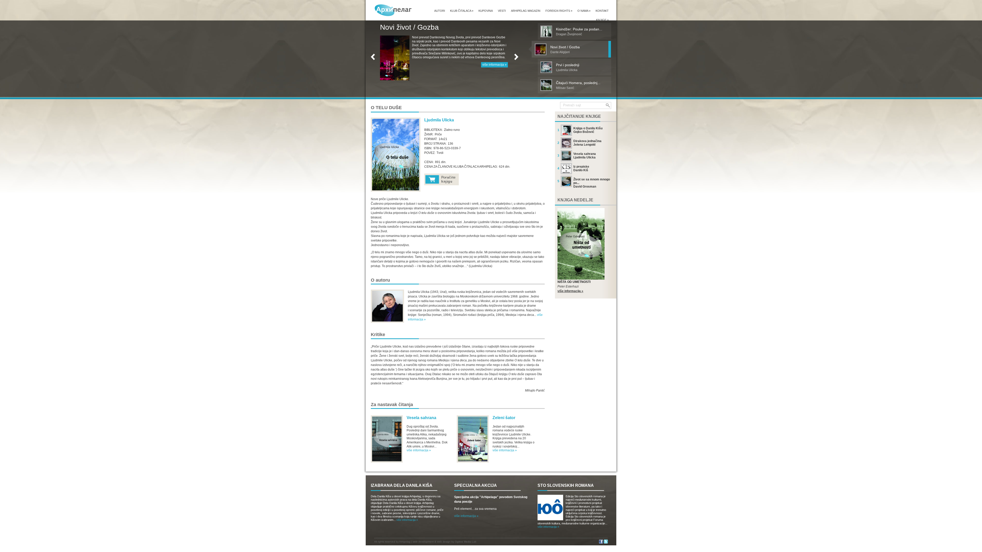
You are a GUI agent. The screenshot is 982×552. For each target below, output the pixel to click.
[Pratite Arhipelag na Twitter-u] (606, 542)
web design (444, 541)
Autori (439, 10)
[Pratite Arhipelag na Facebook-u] (601, 542)
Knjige (602, 19)
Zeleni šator (504, 418)
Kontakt (602, 10)
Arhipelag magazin (525, 10)
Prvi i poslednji (403, 27)
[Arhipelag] (393, 10)
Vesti (502, 10)
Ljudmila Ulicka (439, 120)
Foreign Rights (558, 10)
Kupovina (485, 10)
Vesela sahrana (421, 418)
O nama (583, 10)
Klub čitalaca (461, 10)
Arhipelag (404, 541)
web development (423, 541)
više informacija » (494, 68)
